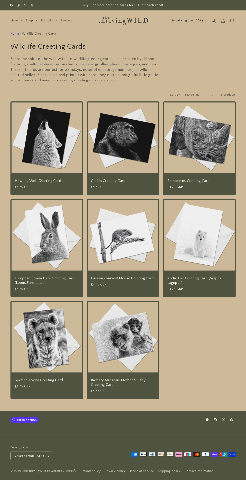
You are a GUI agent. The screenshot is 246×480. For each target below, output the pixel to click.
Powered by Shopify (62, 470)
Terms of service (142, 471)
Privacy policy (115, 471)
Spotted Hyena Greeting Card (39, 380)
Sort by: (175, 94)
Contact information (199, 471)
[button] (16, 20)
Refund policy (91, 471)
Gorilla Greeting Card (108, 181)
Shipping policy (169, 471)
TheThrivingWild (34, 470)
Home (14, 33)
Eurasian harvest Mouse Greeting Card (122, 278)
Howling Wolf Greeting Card (38, 181)
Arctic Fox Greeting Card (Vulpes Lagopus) (194, 280)
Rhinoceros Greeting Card (188, 181)
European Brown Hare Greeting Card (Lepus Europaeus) (45, 280)
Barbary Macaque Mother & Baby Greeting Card (118, 382)
